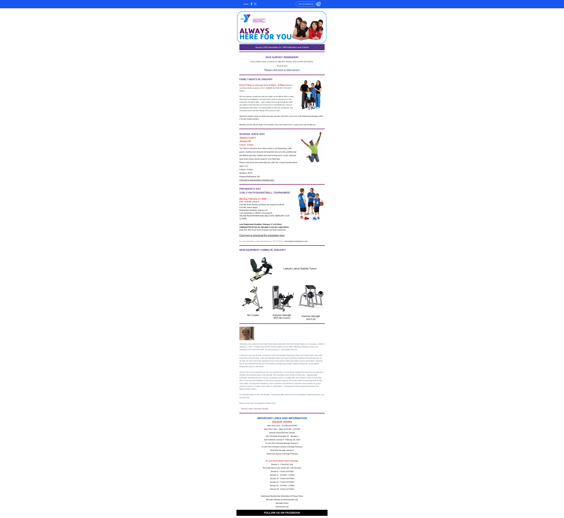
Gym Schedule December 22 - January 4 (282, 436)
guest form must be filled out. (305, 125)
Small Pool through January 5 (282, 450)
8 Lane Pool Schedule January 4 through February (282, 447)
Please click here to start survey (282, 70)
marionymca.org (282, 507)
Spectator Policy (282, 503)
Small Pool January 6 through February (282, 454)
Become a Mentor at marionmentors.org (282, 500)
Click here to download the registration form (256, 180)
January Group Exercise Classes (282, 433)
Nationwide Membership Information (275, 496)
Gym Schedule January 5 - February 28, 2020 (282, 440)
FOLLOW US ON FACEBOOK (282, 512)
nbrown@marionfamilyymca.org (296, 241)
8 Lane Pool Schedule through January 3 (282, 443)
